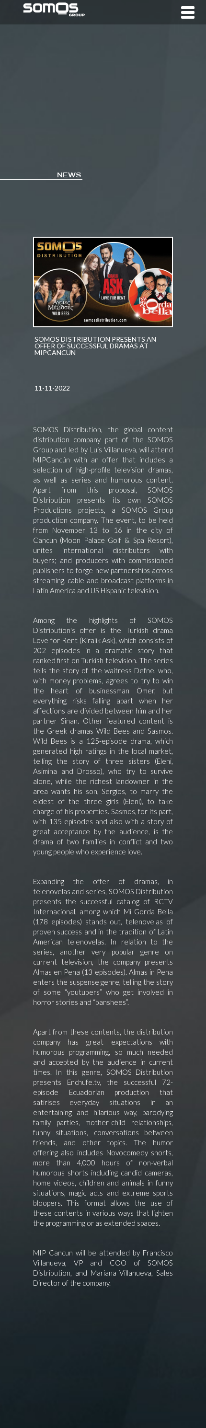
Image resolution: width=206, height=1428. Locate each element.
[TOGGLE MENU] (186, 12)
